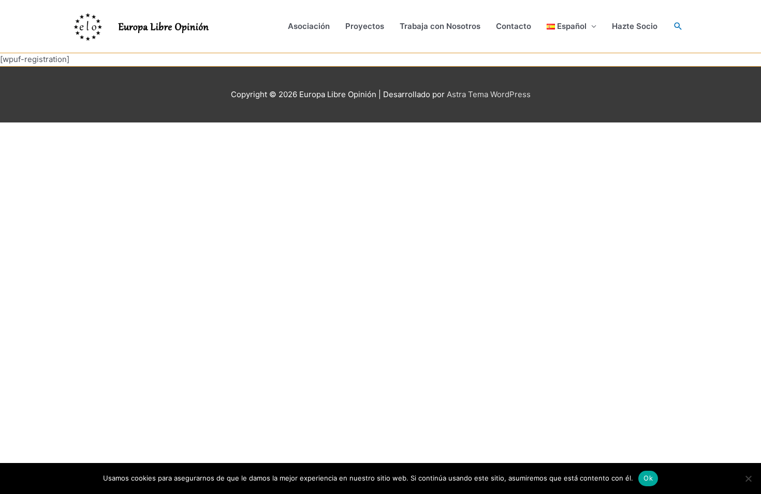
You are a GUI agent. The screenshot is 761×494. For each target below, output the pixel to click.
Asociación (309, 26)
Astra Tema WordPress (489, 94)
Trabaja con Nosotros (440, 26)
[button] (572, 26)
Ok (648, 478)
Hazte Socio (634, 26)
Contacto (513, 26)
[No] (748, 478)
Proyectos (364, 26)
